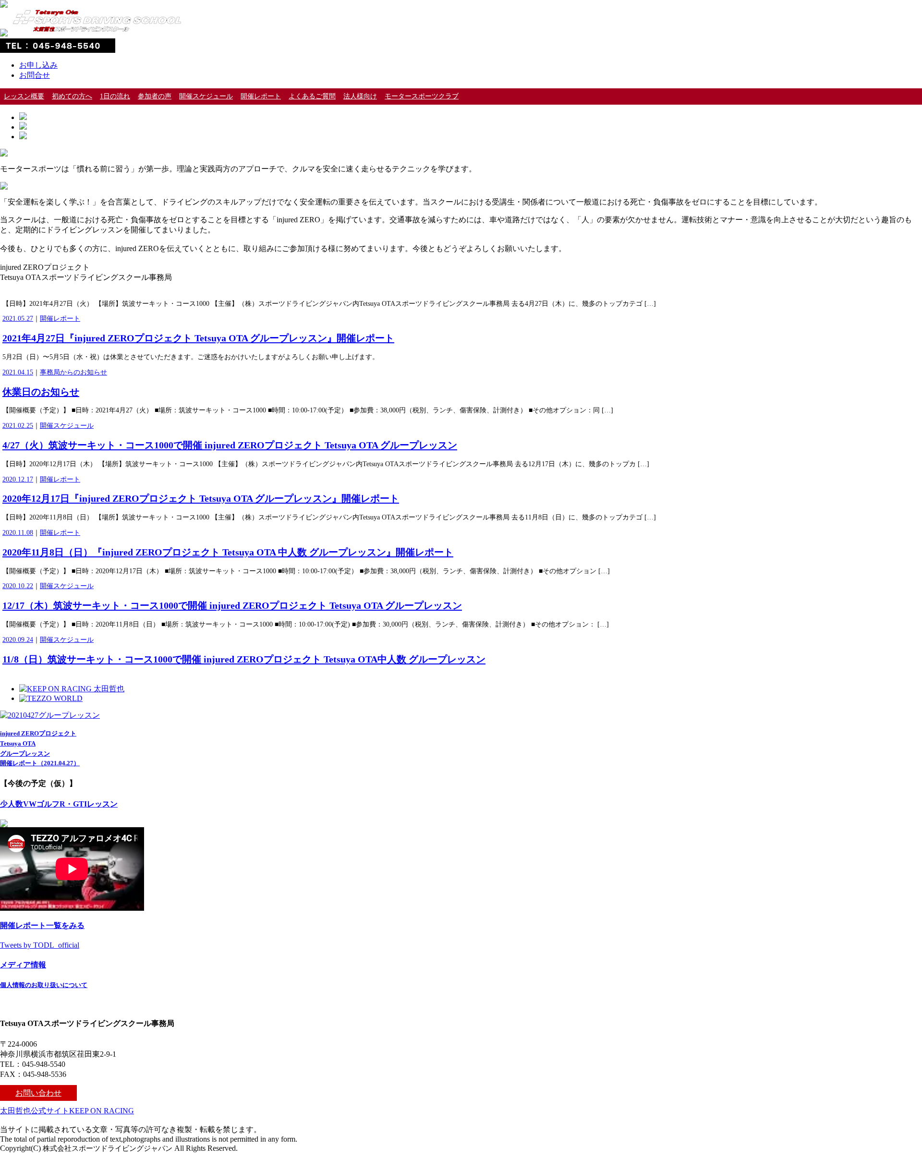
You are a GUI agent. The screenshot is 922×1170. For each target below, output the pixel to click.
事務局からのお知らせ (73, 372)
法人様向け (360, 96)
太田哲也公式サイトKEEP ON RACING (67, 1111)
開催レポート (261, 96)
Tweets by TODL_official (39, 945)
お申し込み (38, 65)
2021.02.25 (17, 425)
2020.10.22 (17, 586)
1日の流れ (115, 96)
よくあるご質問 (312, 96)
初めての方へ (72, 96)
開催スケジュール (206, 96)
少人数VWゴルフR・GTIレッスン (59, 804)
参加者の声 (154, 96)
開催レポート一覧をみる (42, 925)
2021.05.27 (17, 318)
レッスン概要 (24, 96)
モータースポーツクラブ (422, 96)
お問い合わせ (38, 1093)
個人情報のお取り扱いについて (43, 985)
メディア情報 (23, 965)
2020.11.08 (17, 532)
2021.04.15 (17, 372)
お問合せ (34, 75)
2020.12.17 (17, 479)
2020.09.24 (17, 639)
